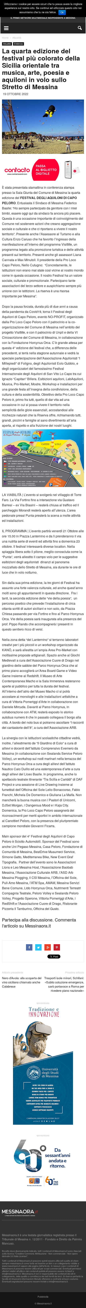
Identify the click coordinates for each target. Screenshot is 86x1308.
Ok (62, 12)
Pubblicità (43, 1296)
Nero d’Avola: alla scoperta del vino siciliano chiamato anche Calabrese (21, 982)
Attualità (7, 43)
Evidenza (18, 43)
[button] (80, 28)
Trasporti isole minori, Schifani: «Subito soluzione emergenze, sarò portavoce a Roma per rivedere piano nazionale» (64, 984)
